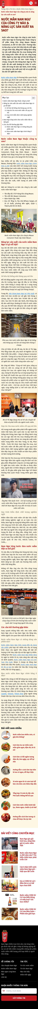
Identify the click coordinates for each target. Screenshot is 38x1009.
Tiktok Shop (18, 694)
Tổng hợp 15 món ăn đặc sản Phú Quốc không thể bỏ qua (23, 794)
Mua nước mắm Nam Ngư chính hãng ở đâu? (19, 133)
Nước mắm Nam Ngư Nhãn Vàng (25, 655)
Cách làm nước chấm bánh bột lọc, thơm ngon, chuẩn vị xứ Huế (24, 806)
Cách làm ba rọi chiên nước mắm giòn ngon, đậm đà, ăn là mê (24, 747)
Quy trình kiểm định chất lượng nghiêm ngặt (19, 116)
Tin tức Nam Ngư (26, 969)
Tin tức (12, 9)
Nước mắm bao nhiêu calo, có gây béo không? (24, 736)
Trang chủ (4, 9)
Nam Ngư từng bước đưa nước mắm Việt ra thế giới (18, 121)
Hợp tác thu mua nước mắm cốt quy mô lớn (19, 112)
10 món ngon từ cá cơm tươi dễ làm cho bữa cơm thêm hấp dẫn (24, 782)
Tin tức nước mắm (27, 965)
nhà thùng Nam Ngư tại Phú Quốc (21, 294)
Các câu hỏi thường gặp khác (13, 124)
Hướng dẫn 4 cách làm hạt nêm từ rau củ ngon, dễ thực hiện (24, 771)
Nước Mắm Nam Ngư (24, 9)
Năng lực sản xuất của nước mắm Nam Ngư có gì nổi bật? (19, 104)
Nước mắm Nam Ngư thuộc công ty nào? (17, 101)
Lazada (3, 694)
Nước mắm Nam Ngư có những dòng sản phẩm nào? (19, 128)
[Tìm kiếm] (31, 3)
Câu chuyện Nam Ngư (9, 965)
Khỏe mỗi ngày (25, 975)
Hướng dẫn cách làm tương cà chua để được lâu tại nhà (24, 818)
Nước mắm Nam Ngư (9, 77)
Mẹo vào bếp (25, 972)
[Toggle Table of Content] (32, 98)
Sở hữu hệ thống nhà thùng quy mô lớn (19, 108)
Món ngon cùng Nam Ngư (8, 973)
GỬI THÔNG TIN (19, 998)
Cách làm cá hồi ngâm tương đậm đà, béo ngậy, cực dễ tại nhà (23, 759)
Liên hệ (4, 977)
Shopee (10, 694)
